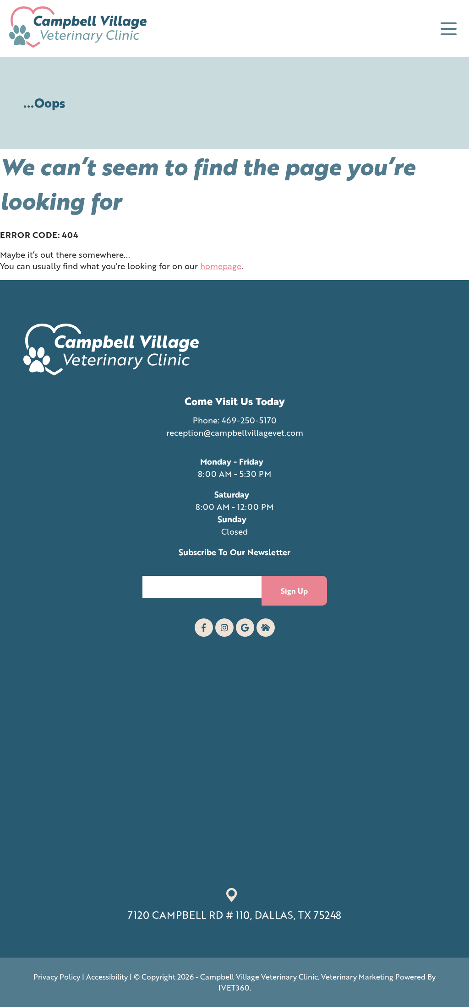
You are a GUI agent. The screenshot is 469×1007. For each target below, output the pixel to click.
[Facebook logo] (204, 627)
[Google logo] (245, 627)
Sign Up (294, 590)
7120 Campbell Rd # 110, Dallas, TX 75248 (234, 915)
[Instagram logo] (224, 627)
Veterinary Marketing (357, 976)
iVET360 (234, 987)
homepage (220, 266)
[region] (119, 955)
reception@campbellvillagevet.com (234, 433)
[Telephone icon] (265, 627)
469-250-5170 (249, 420)
